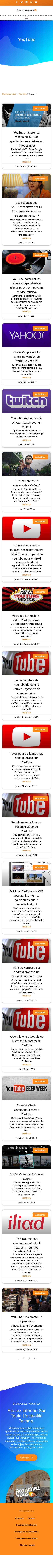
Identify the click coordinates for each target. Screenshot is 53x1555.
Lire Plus (26, 162)
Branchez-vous (9, 94)
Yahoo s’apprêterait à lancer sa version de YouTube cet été (26, 357)
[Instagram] (31, 2)
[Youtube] (36, 2)
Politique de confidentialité (27, 1532)
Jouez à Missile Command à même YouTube (26, 1110)
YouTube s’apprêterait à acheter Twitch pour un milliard (26, 422)
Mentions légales (27, 1545)
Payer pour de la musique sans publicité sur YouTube (26, 758)
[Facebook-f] (17, 2)
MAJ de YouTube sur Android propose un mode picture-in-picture (26, 972)
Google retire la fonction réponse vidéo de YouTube (26, 827)
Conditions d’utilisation (26, 1525)
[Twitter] (22, 2)
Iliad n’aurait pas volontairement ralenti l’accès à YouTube (27, 1243)
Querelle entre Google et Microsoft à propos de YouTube (26, 1041)
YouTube (23, 94)
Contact (31, 1518)
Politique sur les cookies (26, 1538)
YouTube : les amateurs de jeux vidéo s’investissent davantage (27, 1321)
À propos (19, 1518)
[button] (26, 18)
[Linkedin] (26, 2)
